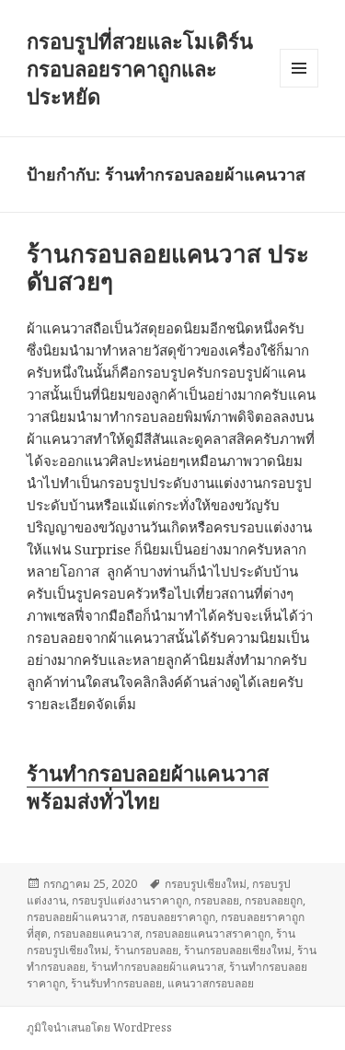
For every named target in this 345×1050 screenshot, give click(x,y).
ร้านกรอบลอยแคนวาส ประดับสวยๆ (168, 267)
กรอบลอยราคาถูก (173, 917)
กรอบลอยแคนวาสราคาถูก (207, 933)
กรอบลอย (216, 900)
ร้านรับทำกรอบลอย (116, 983)
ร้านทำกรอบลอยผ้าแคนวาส (148, 773)
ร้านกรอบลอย (146, 950)
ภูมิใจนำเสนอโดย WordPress (99, 1027)
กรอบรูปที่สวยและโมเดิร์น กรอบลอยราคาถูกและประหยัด (140, 68)
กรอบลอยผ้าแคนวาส (76, 917)
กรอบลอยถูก (274, 900)
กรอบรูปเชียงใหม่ (206, 884)
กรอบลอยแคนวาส (96, 933)
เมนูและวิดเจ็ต (299, 68)
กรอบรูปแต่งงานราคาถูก (130, 900)
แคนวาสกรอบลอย (210, 983)
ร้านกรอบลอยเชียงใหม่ (238, 950)
